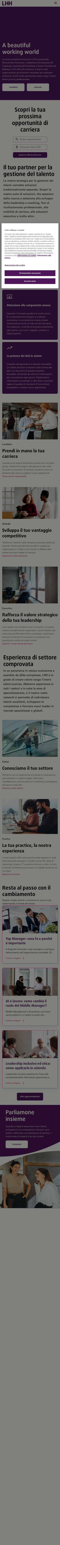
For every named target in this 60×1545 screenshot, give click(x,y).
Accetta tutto (30, 281)
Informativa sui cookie (26, 255)
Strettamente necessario (30, 273)
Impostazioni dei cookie (15, 265)
